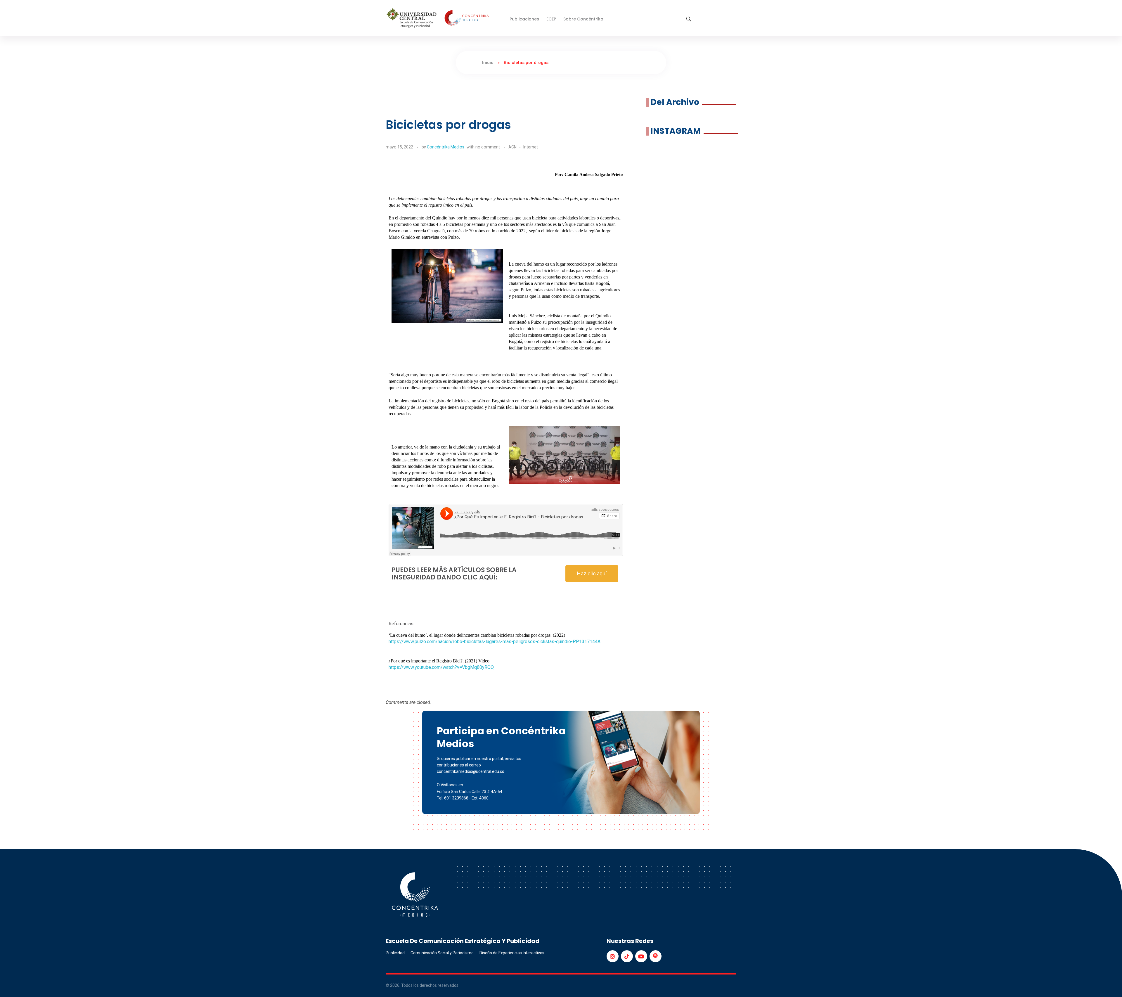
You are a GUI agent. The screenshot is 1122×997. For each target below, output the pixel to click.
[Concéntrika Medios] (438, 18)
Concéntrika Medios (445, 147)
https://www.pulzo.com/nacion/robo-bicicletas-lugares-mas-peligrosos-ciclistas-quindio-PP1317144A (494, 641)
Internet (530, 147)
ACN (512, 147)
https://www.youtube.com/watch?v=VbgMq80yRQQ (441, 667)
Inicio (488, 62)
